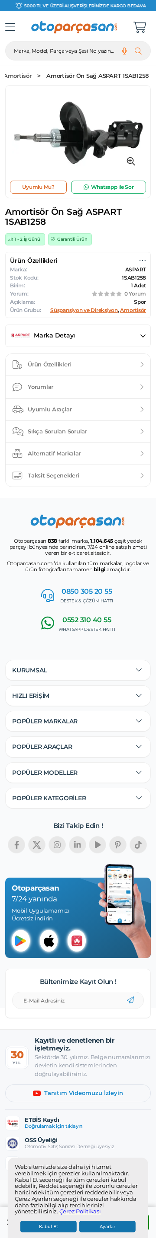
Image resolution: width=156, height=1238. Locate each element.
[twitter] (37, 844)
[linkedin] (77, 844)
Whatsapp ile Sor (112, 187)
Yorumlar (40, 386)
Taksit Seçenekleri (53, 475)
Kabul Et (48, 1226)
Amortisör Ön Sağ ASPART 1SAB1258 (97, 76)
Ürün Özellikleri (49, 364)
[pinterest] (118, 844)
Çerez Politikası (80, 1212)
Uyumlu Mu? (38, 187)
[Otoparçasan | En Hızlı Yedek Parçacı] (74, 27)
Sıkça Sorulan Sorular (57, 431)
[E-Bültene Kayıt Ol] (130, 1000)
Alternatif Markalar (54, 453)
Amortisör (17, 76)
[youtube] (97, 844)
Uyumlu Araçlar (50, 409)
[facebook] (16, 844)
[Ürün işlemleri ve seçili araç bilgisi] (142, 260)
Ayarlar (107, 1226)
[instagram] (57, 844)
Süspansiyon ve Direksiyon (84, 310)
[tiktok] (138, 844)
